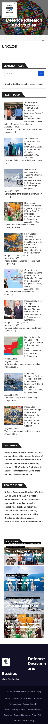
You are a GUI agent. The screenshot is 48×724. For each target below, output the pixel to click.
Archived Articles (15, 704)
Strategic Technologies (21, 124)
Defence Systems (34, 390)
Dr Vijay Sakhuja (32, 587)
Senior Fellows (26, 698)
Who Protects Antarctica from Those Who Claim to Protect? (22, 606)
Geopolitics (29, 152)
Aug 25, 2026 (13, 558)
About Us (6, 698)
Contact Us (8, 715)
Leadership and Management (17, 543)
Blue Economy (33, 149)
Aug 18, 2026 (13, 587)
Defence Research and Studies (24, 23)
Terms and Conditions (22, 715)
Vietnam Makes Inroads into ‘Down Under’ (23, 581)
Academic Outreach (35, 709)
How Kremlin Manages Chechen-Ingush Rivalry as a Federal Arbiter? (23, 626)
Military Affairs (22, 255)
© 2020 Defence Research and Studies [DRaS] (24, 692)
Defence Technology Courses (14, 709)
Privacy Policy (37, 715)
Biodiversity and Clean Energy (18, 598)
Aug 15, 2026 (13, 610)
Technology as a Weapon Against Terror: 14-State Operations (23, 554)
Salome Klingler (32, 610)
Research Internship (30, 704)
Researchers (38, 698)
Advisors (15, 698)
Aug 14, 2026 (13, 630)
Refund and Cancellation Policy (23, 721)
